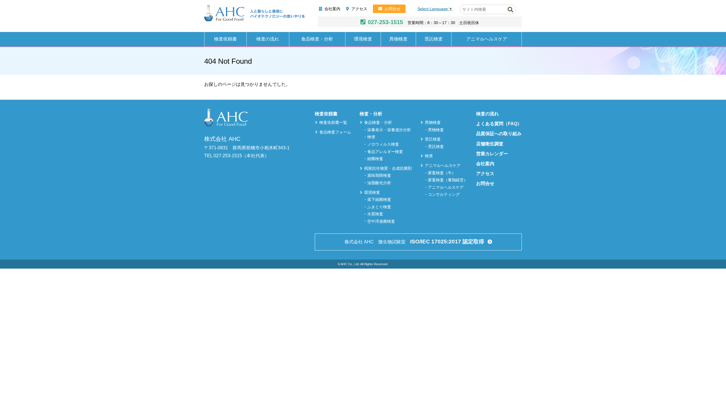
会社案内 (332, 9)
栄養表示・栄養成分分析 (389, 130)
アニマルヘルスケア (486, 39)
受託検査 (434, 39)
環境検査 (363, 39)
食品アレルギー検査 (385, 151)
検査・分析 (371, 113)
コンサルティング (444, 194)
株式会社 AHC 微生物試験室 (414, 242)
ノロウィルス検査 (383, 144)
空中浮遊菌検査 (381, 221)
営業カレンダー (492, 153)
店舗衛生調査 (489, 143)
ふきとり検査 (379, 207)
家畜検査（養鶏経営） (448, 180)
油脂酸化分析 (379, 182)
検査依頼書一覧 (333, 122)
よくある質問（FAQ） (499, 123)
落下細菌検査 (379, 199)
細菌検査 (375, 158)
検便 (371, 137)
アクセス (359, 9)
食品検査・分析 (317, 39)
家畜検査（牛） (442, 173)
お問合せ (392, 9)
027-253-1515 (385, 22)
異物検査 (398, 39)
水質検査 (375, 214)
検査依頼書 (225, 39)
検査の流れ (267, 39)
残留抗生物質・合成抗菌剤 (388, 168)
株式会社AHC (254, 13)
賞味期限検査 (379, 175)
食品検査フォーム (335, 132)
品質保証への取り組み (499, 133)
